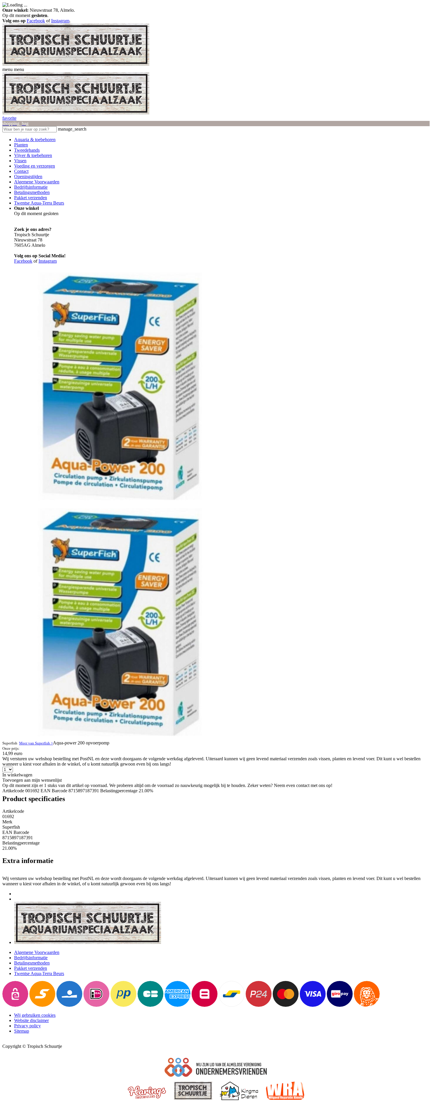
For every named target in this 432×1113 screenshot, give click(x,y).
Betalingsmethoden (32, 192)
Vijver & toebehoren (33, 155)
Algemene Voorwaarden (36, 181)
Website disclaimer (31, 1020)
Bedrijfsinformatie (31, 187)
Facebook (36, 20)
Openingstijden (28, 176)
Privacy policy (27, 1025)
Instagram (60, 20)
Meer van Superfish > (36, 743)
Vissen (20, 160)
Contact (21, 171)
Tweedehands (27, 150)
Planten (21, 144)
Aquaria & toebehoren (35, 139)
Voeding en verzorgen (34, 165)
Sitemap (21, 1030)
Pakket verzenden (30, 197)
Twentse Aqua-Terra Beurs (39, 202)
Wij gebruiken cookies (35, 1015)
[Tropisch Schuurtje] (75, 64)
